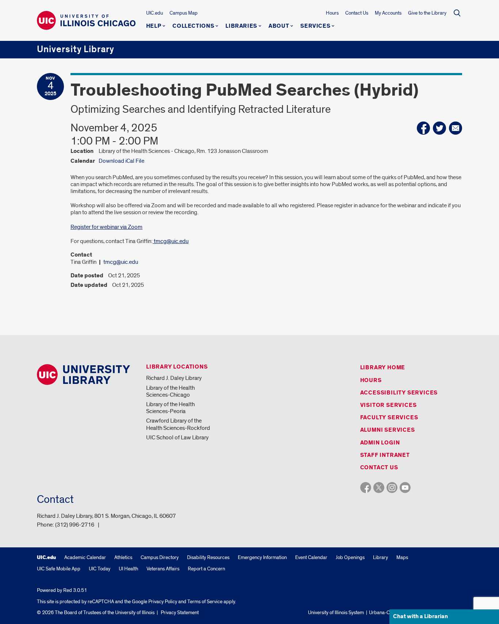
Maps (402, 557)
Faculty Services (389, 417)
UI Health (128, 569)
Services (315, 26)
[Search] (457, 13)
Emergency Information (262, 557)
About (278, 26)
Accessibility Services (399, 393)
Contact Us (356, 13)
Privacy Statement (180, 612)
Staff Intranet (385, 455)
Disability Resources (208, 557)
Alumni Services (387, 430)
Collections (193, 26)
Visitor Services (388, 405)
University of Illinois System (336, 612)
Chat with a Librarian (420, 616)
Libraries (241, 26)
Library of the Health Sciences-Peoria (170, 408)
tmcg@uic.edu (170, 241)
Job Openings (350, 557)
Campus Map (183, 13)
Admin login (380, 443)
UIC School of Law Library (177, 437)
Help (153, 26)
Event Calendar (311, 557)
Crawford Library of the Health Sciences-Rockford (178, 424)
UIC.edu (154, 13)
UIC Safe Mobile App (58, 569)
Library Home (382, 367)
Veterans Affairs (162, 569)
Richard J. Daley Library (174, 378)
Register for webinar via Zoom (106, 227)
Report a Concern (206, 569)
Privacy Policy (162, 601)
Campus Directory (160, 557)
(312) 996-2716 (74, 524)
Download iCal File (121, 161)
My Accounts (388, 13)
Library (380, 557)
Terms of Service (204, 601)
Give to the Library (427, 13)
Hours (332, 13)
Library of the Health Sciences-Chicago (170, 391)
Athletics (123, 557)
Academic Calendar (85, 557)
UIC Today (99, 569)
